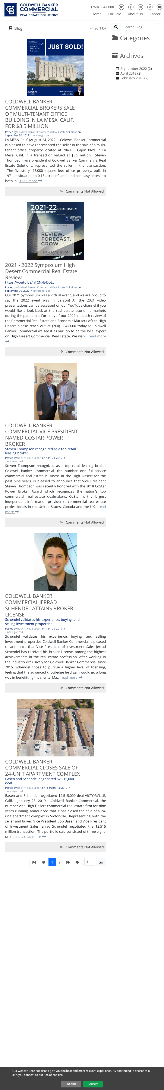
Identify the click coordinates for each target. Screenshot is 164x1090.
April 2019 (128, 73)
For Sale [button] (114, 14)
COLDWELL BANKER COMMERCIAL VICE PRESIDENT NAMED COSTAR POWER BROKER (41, 434)
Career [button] (155, 14)
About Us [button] (135, 14)
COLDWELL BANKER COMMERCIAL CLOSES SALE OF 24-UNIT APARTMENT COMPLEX (42, 767)
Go (100, 862)
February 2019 (132, 78)
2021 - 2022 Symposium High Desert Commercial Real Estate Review (41, 271)
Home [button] (96, 14)
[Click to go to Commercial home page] (31, 9)
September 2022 (133, 68)
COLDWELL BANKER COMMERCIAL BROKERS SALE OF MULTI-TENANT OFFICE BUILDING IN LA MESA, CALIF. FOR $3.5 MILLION (40, 113)
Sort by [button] (100, 28)
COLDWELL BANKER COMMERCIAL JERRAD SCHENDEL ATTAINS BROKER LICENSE (39, 605)
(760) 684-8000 (102, 7)
